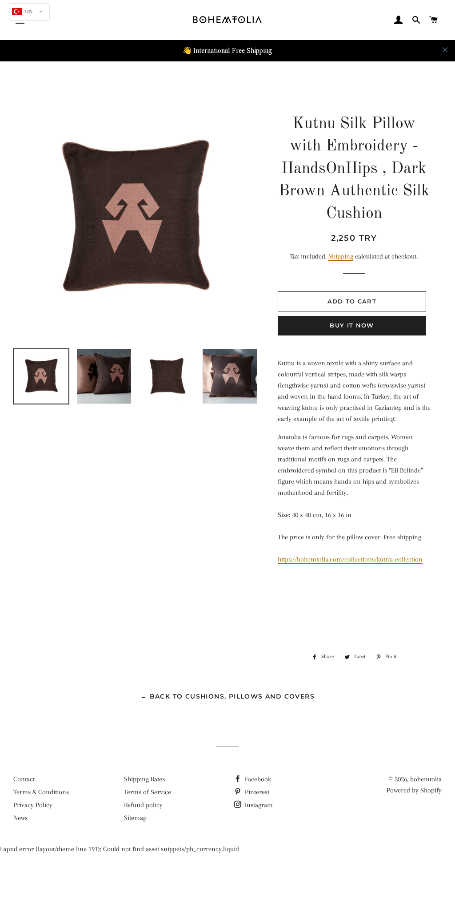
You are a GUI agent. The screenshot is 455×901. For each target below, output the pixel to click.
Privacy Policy (32, 805)
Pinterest (256, 792)
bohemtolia (426, 779)
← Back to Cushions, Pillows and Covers (227, 696)
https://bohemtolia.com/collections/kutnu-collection (350, 559)
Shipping (340, 256)
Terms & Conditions (41, 792)
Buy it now (352, 325)
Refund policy (143, 805)
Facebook (257, 779)
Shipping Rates (144, 779)
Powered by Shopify (414, 790)
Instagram (258, 805)
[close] (445, 50)
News (20, 818)
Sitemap (135, 818)
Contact (24, 779)
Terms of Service (147, 792)
